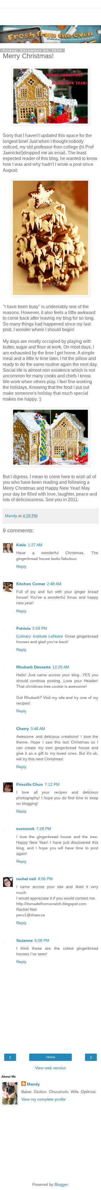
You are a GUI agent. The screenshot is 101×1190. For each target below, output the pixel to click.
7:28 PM (43, 828)
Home (50, 1057)
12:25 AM (60, 667)
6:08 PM (42, 940)
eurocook (25, 828)
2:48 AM (54, 584)
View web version (50, 1068)
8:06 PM (45, 879)
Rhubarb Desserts (33, 667)
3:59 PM (39, 628)
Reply (21, 566)
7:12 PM (52, 784)
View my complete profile (43, 1099)
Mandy (33, 1084)
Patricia (23, 628)
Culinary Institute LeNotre (39, 636)
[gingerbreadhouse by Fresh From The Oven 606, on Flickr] (50, 465)
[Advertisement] (50, 15)
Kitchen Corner (30, 584)
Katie (21, 545)
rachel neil (26, 879)
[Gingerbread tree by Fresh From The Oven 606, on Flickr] (50, 295)
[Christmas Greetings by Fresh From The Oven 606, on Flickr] (50, 124)
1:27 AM (35, 545)
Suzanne (24, 940)
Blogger (61, 1184)
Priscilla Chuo (29, 784)
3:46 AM (38, 728)
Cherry (22, 728)
